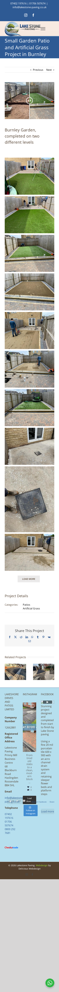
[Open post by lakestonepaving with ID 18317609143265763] (29, 727)
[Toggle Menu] (43, 28)
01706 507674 (37, 3)
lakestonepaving (28, 706)
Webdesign (42, 865)
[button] (7, 671)
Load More (28, 578)
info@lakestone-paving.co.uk (29, 7)
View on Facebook (39, 802)
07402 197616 (18, 3)
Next (49, 70)
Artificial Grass (31, 608)
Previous (38, 70)
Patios (26, 604)
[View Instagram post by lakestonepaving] (33, 748)
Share (52, 802)
